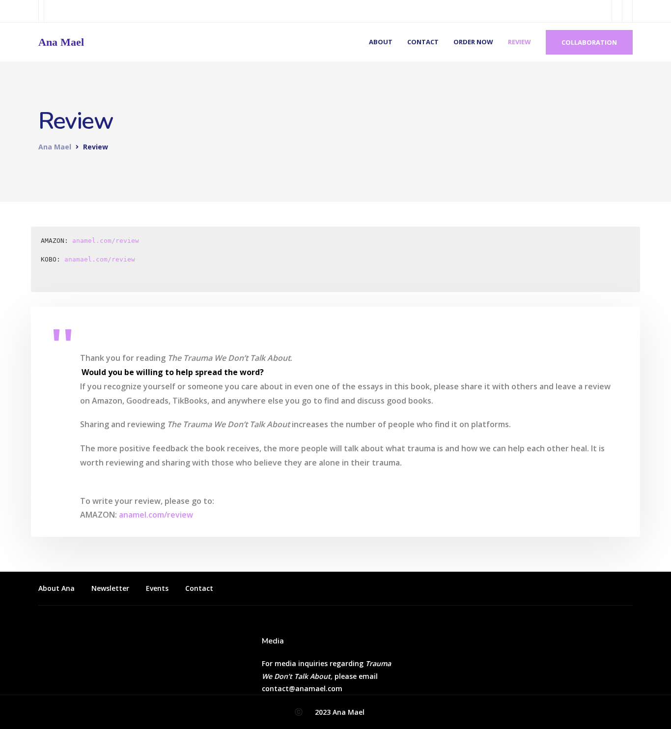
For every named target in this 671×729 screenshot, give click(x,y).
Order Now (473, 41)
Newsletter (110, 588)
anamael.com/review (99, 259)
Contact (423, 41)
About (380, 41)
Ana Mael (61, 42)
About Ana (56, 588)
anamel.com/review (105, 240)
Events (157, 588)
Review (519, 41)
